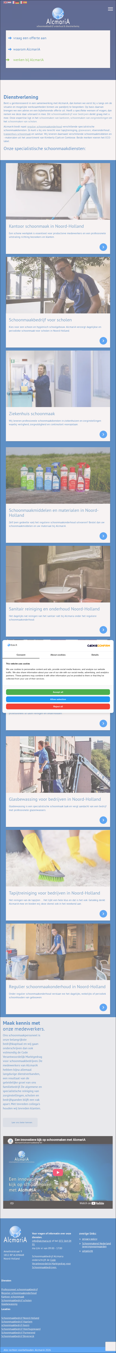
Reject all (58, 706)
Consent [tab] (21, 655)
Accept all (58, 692)
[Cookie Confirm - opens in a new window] (98, 645)
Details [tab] (95, 655)
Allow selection (58, 699)
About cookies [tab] (58, 655)
